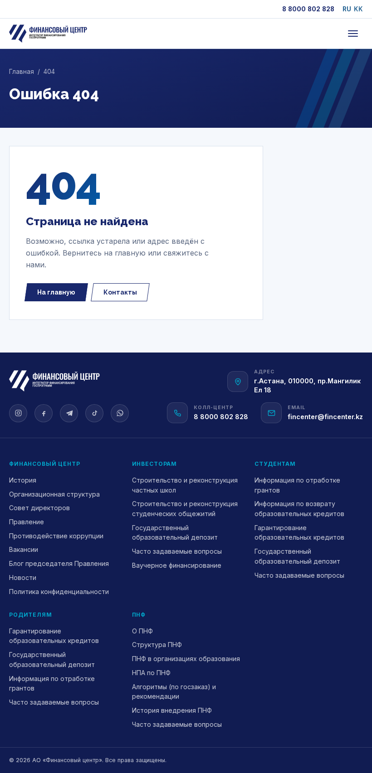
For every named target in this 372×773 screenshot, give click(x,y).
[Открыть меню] (353, 33)
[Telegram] (69, 413)
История (22, 480)
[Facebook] (43, 413)
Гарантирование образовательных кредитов (299, 532)
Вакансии (23, 549)
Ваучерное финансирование (176, 565)
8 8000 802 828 (308, 9)
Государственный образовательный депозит (175, 532)
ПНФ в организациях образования (186, 658)
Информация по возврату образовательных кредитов (299, 508)
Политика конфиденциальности (59, 591)
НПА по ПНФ (151, 672)
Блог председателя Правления (59, 563)
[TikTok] (94, 413)
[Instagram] (18, 413)
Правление (26, 522)
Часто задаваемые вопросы (177, 551)
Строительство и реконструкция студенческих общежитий (185, 508)
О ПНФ (142, 631)
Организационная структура (54, 494)
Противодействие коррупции (56, 536)
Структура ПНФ (157, 644)
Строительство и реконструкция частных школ (185, 485)
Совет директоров (39, 508)
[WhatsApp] (120, 413)
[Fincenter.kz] (48, 33)
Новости (22, 577)
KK (358, 9)
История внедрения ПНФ (172, 710)
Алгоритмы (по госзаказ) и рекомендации (174, 692)
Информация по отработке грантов (297, 485)
